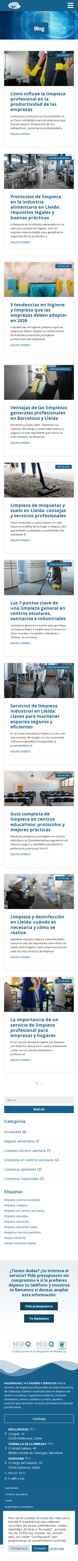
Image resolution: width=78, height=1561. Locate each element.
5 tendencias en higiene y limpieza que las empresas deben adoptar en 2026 (38, 312)
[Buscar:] (39, 1100)
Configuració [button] (19, 1548)
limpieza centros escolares (22, 1200)
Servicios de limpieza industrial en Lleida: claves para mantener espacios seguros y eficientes (35, 716)
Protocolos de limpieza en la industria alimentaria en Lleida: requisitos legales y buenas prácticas (35, 207)
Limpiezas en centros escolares (29, 1160)
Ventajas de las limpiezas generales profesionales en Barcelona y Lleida (38, 413)
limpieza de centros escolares (24, 1210)
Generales (12, 1488)
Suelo (8, 1500)
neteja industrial (15, 1237)
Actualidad (12, 1132)
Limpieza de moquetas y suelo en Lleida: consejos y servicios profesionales (38, 510)
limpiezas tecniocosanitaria (22, 1232)
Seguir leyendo (20, 134)
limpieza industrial (16, 1221)
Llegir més (57, 1548)
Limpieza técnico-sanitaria (25, 1150)
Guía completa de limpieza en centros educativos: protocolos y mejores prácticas (37, 822)
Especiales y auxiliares (19, 1507)
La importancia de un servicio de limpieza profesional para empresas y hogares (34, 1027)
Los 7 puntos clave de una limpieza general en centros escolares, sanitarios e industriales (38, 611)
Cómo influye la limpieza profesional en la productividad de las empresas (38, 101)
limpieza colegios (15, 1205)
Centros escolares (16, 1494)
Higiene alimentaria (19, 1141)
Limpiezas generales (20, 1169)
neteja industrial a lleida (20, 1243)
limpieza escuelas (16, 1216)
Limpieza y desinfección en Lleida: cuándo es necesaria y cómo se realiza (37, 924)
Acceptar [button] (40, 1548)
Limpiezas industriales (21, 1179)
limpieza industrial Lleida (20, 1227)
